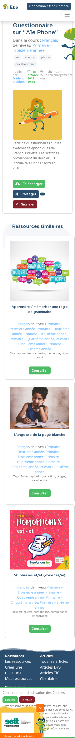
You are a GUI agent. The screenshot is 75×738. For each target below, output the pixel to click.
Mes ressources (18, 678)
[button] (42, 194)
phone (45, 57)
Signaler (27, 204)
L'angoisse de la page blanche (39, 435)
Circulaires (49, 678)
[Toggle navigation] (67, 14)
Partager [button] (28, 194)
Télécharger (32, 184)
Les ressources (18, 661)
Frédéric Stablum (19, 80)
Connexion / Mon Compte (49, 6)
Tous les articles (54, 661)
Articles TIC (49, 672)
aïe (17, 57)
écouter (30, 57)
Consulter (39, 370)
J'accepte (10, 699)
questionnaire (25, 64)
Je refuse (27, 699)
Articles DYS (50, 667)
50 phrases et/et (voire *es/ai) (39, 575)
